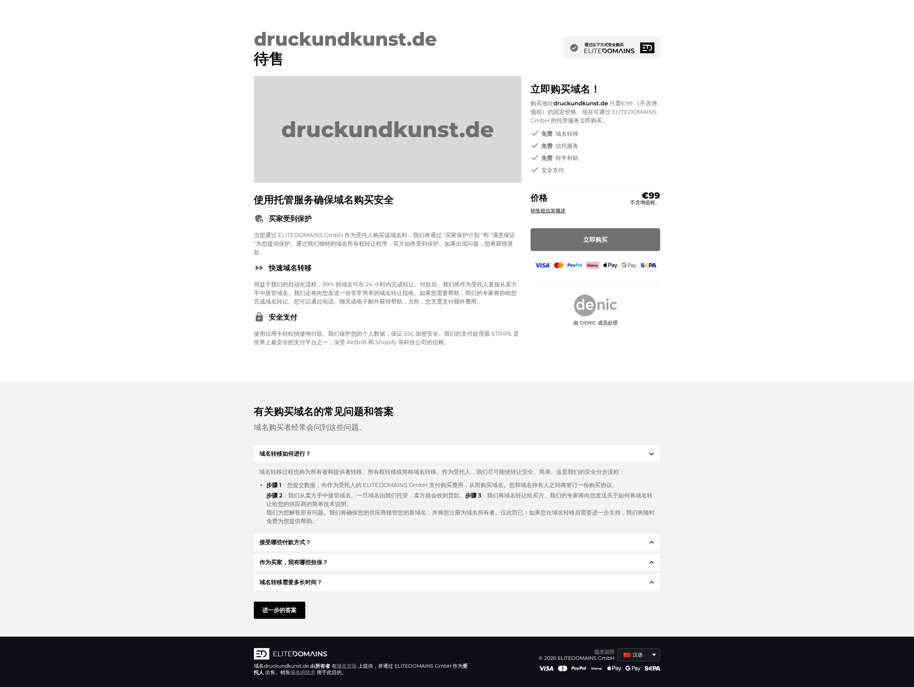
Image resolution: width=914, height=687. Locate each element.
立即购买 (595, 239)
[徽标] (361, 654)
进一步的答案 (279, 610)
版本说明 (604, 651)
